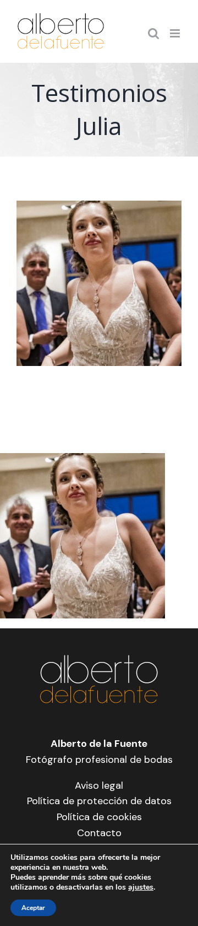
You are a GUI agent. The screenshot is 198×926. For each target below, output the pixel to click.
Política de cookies (99, 816)
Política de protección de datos (99, 800)
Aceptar (33, 907)
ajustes (140, 887)
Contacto (99, 832)
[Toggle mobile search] (153, 33)
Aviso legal (99, 785)
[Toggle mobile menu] (176, 33)
